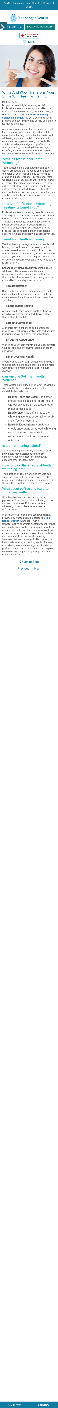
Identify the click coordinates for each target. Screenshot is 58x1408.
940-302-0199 (14, 27)
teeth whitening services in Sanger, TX (25, 116)
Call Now (15, 1404)
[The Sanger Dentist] (29, 18)
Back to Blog (30, 561)
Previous (23, 568)
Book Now (43, 1404)
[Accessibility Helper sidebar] (3, 25)
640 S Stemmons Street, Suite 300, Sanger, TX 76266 (30, 5)
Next (37, 568)
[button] (29, 35)
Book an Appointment (40, 26)
